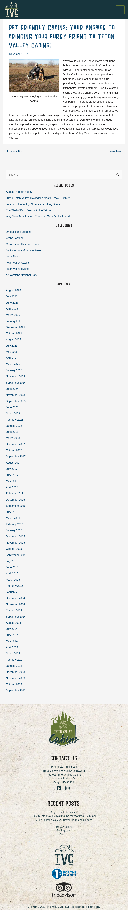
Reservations (64, 826)
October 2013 (14, 684)
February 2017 (14, 493)
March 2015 (13, 579)
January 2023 (14, 425)
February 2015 (14, 585)
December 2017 (15, 444)
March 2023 (13, 413)
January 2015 (14, 591)
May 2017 (12, 481)
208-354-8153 (68, 766)
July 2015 (12, 561)
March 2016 (13, 518)
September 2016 (16, 505)
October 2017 (14, 450)
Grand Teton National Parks (22, 244)
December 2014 (15, 598)
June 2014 (12, 634)
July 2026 (12, 296)
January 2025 (14, 370)
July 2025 (12, 345)
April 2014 (12, 647)
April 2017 (12, 487)
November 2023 (15, 394)
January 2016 (14, 530)
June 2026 (12, 302)
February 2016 (14, 524)
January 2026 (14, 321)
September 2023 (16, 401)
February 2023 (14, 419)
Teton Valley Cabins (18, 262)
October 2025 (14, 333)
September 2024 (16, 382)
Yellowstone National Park (21, 274)
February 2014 (14, 659)
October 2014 (14, 610)
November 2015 (15, 542)
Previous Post (14, 151)
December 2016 (15, 499)
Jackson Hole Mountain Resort (24, 250)
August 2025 (13, 339)
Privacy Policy (93, 907)
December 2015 (15, 536)
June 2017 (12, 474)
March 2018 (13, 437)
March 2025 (13, 364)
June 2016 (12, 511)
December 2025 (15, 327)
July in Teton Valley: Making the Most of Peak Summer (38, 197)
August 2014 (13, 622)
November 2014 (15, 604)
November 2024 (15, 376)
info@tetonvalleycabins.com (68, 770)
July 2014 (12, 628)
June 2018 (12, 431)
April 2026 (12, 308)
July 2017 (12, 468)
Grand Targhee (15, 237)
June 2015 (12, 567)
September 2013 (16, 690)
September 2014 (16, 616)
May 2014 (12, 641)
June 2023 (12, 407)
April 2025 (12, 357)
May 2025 (12, 351)
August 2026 (13, 290)
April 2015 (12, 573)
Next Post (117, 151)
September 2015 (16, 554)
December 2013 (15, 671)
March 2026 (13, 314)
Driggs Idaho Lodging (19, 231)
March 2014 (13, 653)
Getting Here (64, 830)
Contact (64, 834)
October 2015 (14, 548)
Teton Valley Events (17, 268)
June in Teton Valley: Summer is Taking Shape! (34, 204)
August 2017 (13, 462)
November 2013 (15, 678)
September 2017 (16, 456)
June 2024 (12, 388)
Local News (13, 256)
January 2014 (14, 665)
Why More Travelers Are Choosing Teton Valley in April (38, 216)
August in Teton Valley (19, 191)
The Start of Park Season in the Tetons (28, 210)
